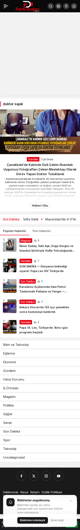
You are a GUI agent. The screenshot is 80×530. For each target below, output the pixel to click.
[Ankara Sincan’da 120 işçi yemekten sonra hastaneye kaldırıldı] (40, 307)
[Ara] (51, 6)
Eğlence (9, 353)
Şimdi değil (57, 520)
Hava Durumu (13, 379)
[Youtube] (58, 476)
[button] (58, 6)
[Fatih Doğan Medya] (27, 6)
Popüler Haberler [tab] (14, 231)
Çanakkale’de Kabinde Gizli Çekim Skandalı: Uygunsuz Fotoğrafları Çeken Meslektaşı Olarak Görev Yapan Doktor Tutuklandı (40, 169)
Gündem (33, 159)
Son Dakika (11, 431)
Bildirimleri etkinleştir (32, 520)
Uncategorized (14, 457)
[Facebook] (21, 476)
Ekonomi (9, 362)
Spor (6, 440)
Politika (8, 405)
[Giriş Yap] (66, 6)
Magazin (9, 397)
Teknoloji (9, 449)
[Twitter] (33, 476)
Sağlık (7, 414)
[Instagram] (46, 476)
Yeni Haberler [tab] (41, 231)
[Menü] (6, 6)
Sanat (7, 423)
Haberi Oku (40, 205)
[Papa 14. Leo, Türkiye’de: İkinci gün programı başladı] (40, 327)
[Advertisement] (40, 56)
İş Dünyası (10, 388)
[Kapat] (71, 501)
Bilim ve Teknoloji (16, 345)
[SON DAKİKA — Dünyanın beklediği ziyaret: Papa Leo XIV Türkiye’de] (40, 266)
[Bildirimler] (74, 6)
